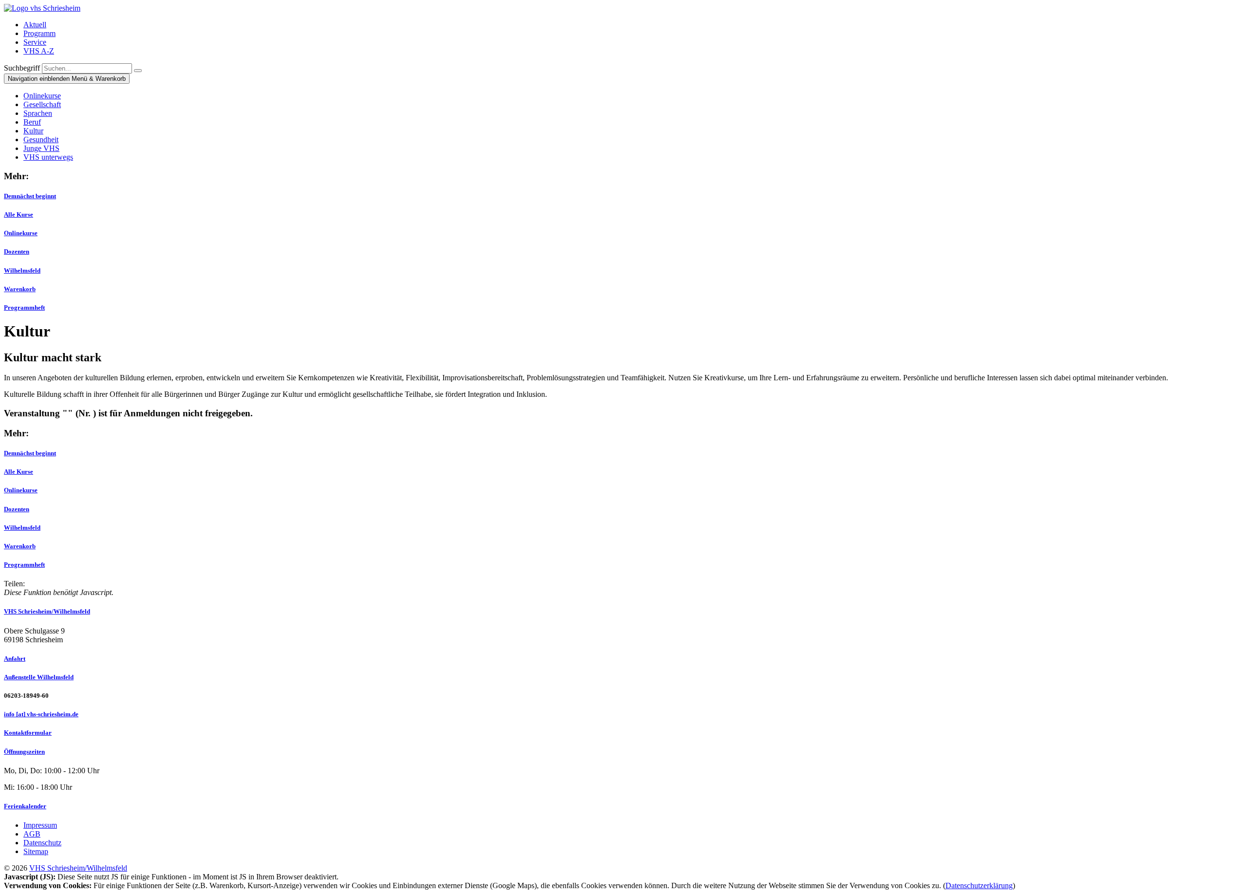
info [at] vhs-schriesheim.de (41, 714)
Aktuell (34, 24)
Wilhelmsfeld (22, 270)
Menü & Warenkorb (67, 78)
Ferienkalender (25, 806)
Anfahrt (14, 658)
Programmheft (24, 307)
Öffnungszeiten (24, 751)
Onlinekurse (21, 233)
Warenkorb (20, 289)
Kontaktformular (28, 732)
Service (34, 42)
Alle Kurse (18, 214)
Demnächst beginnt (30, 196)
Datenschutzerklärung (979, 885)
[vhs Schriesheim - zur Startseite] (42, 8)
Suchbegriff (22, 68)
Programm (39, 33)
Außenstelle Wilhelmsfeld (39, 677)
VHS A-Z (38, 51)
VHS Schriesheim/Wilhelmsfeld (47, 611)
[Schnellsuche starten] (138, 70)
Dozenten (16, 251)
